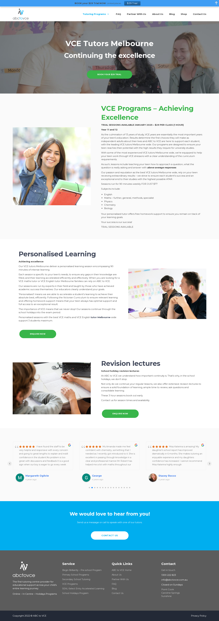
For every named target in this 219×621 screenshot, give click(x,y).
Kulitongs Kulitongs (171, 475)
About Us (116, 574)
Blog (114, 588)
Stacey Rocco (101, 475)
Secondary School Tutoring (76, 579)
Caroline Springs (170, 592)
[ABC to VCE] (23, 14)
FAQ (114, 584)
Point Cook (167, 589)
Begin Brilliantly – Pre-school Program (82, 570)
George (30, 475)
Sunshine (166, 596)
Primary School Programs (75, 574)
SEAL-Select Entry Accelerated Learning (83, 588)
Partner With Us (120, 579)
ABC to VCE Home (122, 570)
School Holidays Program (75, 593)
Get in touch (168, 570)
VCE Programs (70, 584)
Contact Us (117, 593)
